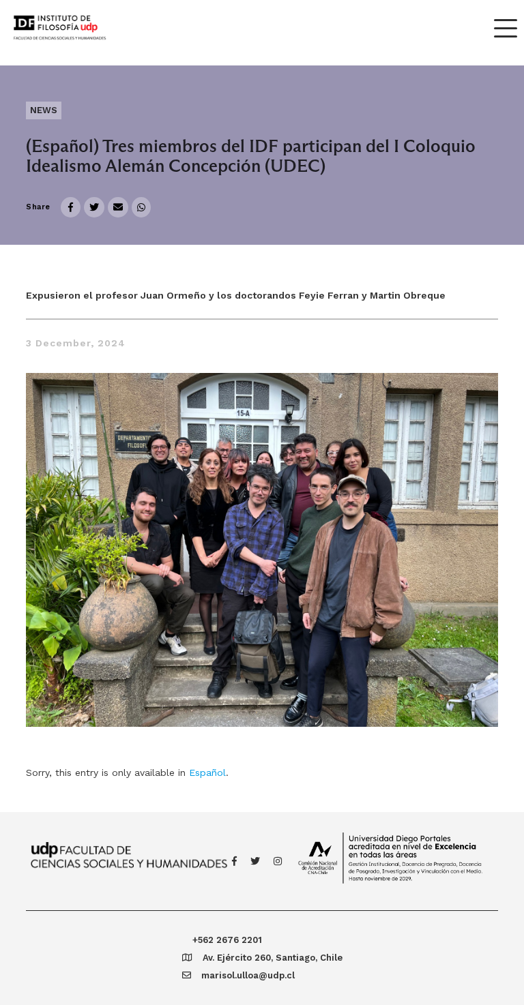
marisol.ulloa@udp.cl (248, 975)
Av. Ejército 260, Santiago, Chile (273, 957)
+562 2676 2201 (227, 940)
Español (207, 772)
